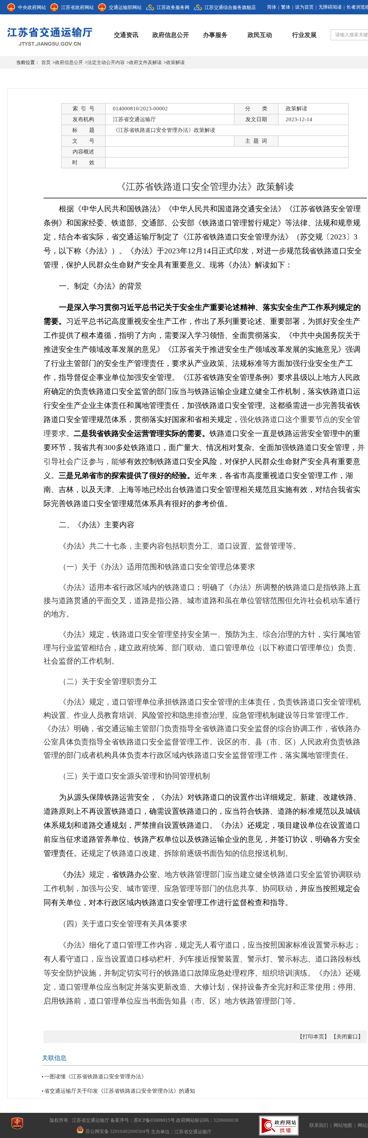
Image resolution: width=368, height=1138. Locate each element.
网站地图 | (346, 1125)
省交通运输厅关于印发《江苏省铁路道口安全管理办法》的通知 (119, 1091)
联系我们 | (321, 1125)
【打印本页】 (313, 1037)
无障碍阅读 (330, 7)
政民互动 (260, 35)
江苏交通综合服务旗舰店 (230, 7)
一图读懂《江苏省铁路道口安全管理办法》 (95, 1076)
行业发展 (304, 35)
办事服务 (215, 35)
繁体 (285, 7)
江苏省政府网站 (77, 7)
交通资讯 (126, 35)
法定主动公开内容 (106, 62)
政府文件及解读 (145, 62)
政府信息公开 (170, 35)
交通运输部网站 (125, 7)
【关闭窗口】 (347, 1037)
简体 (271, 7)
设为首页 (304, 7)
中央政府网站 (32, 7)
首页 (46, 62)
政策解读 (175, 62)
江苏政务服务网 (173, 7)
